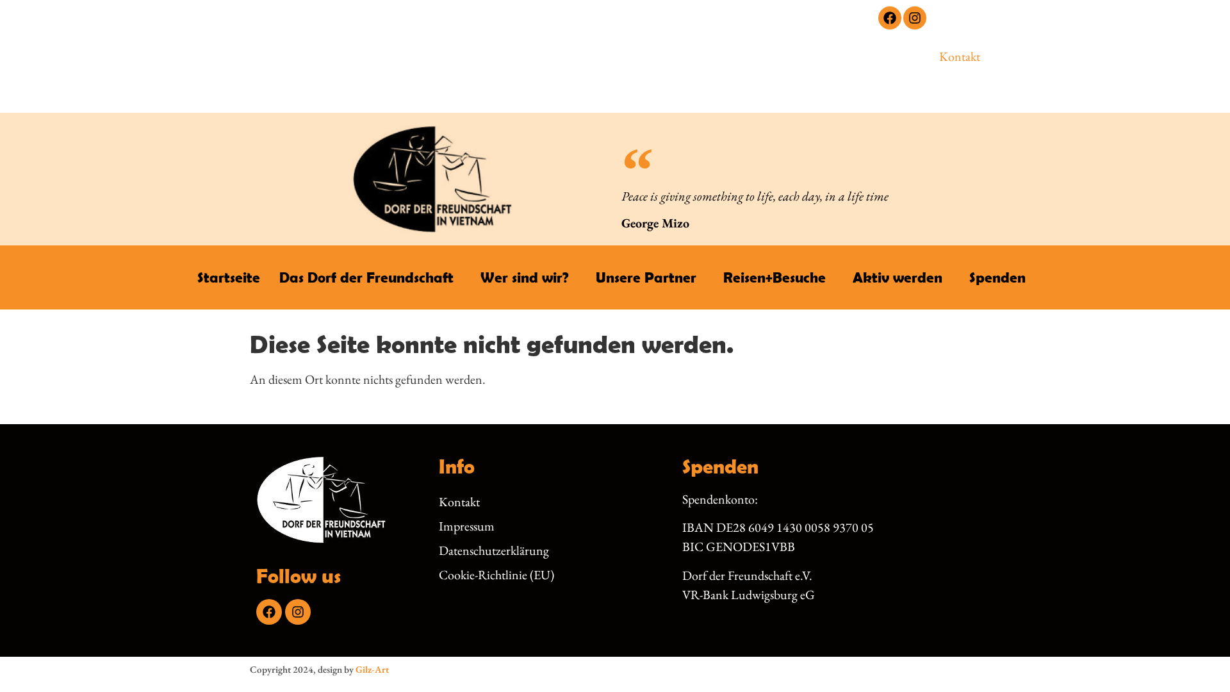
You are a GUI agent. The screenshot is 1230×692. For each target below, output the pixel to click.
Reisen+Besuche (774, 277)
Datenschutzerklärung (494, 550)
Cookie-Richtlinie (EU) (496, 574)
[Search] (843, 66)
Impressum (467, 526)
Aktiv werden (897, 277)
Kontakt (959, 56)
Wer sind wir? (524, 277)
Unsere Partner (646, 277)
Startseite (228, 277)
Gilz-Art (372, 669)
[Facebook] (889, 17)
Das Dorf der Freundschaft (366, 277)
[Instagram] (914, 17)
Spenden (997, 277)
